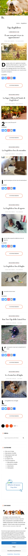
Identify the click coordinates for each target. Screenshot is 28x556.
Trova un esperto (10, 460)
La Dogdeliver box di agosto (14, 208)
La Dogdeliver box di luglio (14, 266)
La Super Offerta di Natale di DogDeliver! (14, 99)
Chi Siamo (7, 505)
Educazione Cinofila (14, 94)
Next (15, 426)
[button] (26, 528)
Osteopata (10, 468)
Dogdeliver (14, 12)
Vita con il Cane (9, 451)
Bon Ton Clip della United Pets (14, 319)
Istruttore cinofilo (12, 464)
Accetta (14, 543)
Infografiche (8, 457)
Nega (14, 547)
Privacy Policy (17, 554)
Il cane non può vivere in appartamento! (14, 36)
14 (11, 426)
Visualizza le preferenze (14, 550)
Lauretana (20, 103)
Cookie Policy (10, 554)
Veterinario (10, 466)
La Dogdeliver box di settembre (14, 150)
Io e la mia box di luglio (14, 375)
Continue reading (14, 85)
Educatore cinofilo (12, 462)
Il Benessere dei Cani (14, 32)
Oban (21, 378)
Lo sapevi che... (9, 459)
